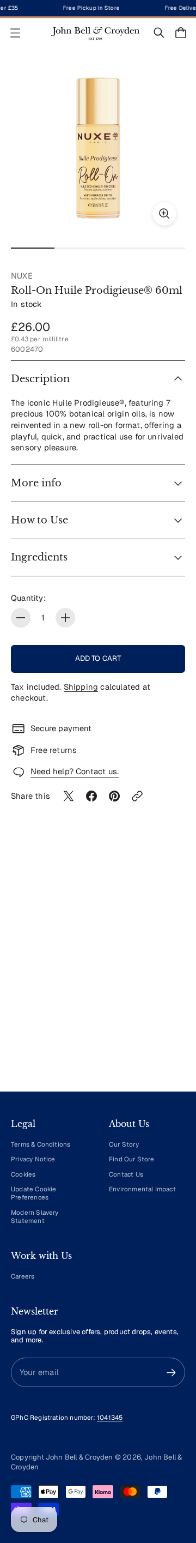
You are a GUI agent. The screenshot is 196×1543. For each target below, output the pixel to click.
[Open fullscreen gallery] (164, 214)
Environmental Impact (142, 1189)
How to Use (39, 520)
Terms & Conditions (40, 1144)
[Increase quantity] (65, 618)
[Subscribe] (171, 1373)
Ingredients (39, 557)
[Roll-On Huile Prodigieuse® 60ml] (98, 147)
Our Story (124, 1144)
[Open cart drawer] (181, 33)
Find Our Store (132, 1159)
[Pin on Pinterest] (114, 796)
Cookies (23, 1174)
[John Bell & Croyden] (95, 33)
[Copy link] (137, 796)
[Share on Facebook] (91, 796)
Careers (22, 1276)
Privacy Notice (33, 1159)
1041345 (109, 1417)
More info (36, 483)
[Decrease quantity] (20, 618)
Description (40, 379)
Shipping (81, 687)
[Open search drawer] (159, 33)
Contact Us (126, 1174)
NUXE (22, 275)
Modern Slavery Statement (35, 1216)
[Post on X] (68, 796)
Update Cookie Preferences (34, 1193)
